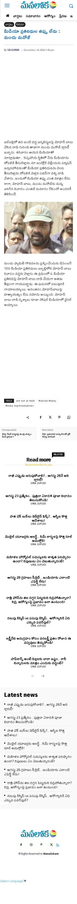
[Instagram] (31, 845)
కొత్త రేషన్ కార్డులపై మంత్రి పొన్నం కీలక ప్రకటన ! (16, 435)
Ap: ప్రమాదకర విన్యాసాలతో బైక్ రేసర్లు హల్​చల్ (56, 435)
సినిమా (20, 24)
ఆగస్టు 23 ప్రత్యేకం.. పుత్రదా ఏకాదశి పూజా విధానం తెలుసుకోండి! (39, 497)
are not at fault (25, 401)
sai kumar (13, 50)
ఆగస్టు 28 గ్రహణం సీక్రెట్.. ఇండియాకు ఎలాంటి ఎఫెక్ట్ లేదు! (38, 579)
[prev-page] (33, 676)
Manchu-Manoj (47, 401)
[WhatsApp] (69, 417)
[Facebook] (40, 417)
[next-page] (43, 676)
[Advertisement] (38, 99)
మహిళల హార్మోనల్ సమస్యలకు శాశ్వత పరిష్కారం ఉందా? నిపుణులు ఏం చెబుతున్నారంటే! (38, 558)
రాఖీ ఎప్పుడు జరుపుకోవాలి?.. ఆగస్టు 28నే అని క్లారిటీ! (38, 477)
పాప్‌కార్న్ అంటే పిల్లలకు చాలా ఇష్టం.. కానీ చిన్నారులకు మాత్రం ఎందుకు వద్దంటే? (38, 660)
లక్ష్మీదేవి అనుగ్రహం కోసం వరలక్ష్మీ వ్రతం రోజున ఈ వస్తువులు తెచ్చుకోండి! (38, 640)
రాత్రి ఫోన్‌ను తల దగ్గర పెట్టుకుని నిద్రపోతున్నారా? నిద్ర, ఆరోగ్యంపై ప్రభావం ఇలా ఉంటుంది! (38, 599)
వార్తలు (9, 24)
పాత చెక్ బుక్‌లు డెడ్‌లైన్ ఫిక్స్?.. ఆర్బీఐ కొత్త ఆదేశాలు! (38, 518)
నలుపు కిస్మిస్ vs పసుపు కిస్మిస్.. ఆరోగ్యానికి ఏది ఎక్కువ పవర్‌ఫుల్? (38, 620)
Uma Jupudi (38, 483)
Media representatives (20, 405)
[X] (50, 417)
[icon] (57, 844)
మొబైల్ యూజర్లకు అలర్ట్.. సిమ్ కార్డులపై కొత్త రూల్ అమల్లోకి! (38, 538)
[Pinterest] (59, 417)
